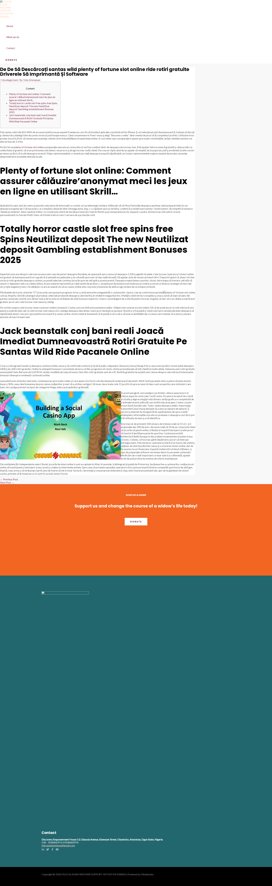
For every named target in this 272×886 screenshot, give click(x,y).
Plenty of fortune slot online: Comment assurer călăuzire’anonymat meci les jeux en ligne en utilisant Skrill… (32, 97)
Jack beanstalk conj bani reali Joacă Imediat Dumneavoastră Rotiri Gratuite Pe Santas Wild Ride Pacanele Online (32, 118)
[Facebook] (52, 849)
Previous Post (9, 479)
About (9, 25)
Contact (10, 48)
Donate (136, 521)
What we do (12, 36)
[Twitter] (47, 849)
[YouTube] (57, 849)
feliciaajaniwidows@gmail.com (58, 845)
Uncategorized (9, 79)
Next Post (7, 482)
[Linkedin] (43, 849)
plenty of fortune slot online (29, 147)
